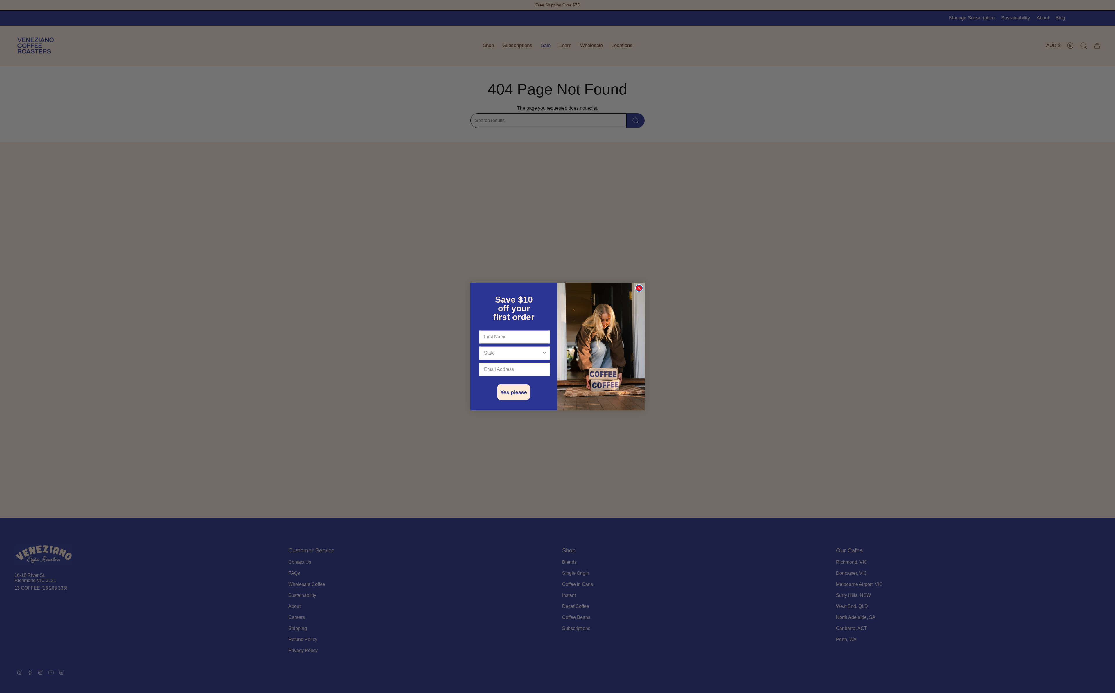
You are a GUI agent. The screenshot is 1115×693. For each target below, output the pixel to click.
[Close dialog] (639, 288)
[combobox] (513, 353)
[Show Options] (544, 353)
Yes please (513, 392)
